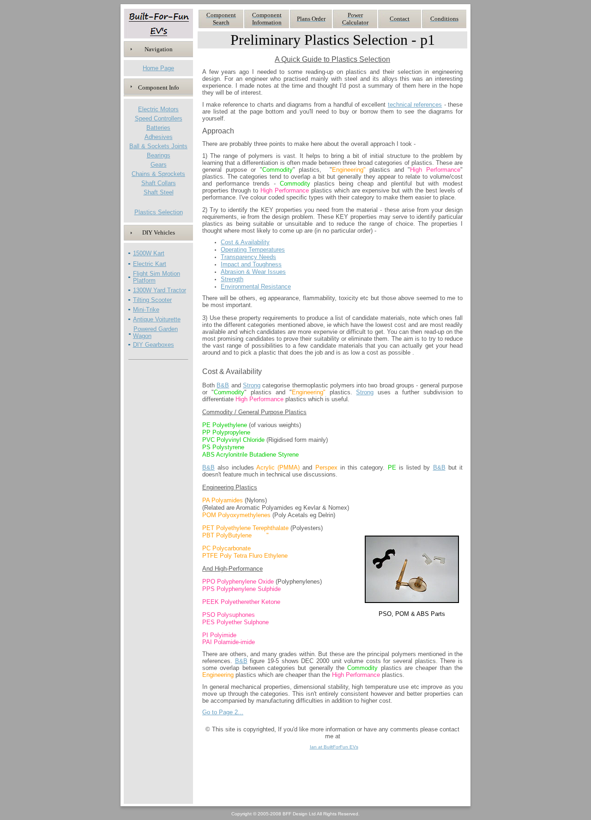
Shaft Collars (158, 183)
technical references (415, 104)
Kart (158, 253)
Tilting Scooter (152, 299)
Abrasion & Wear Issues (253, 271)
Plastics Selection (158, 212)
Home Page (158, 68)
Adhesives (159, 136)
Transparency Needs (248, 256)
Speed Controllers (158, 118)
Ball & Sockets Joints (158, 146)
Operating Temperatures (253, 249)
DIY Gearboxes (153, 344)
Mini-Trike (146, 309)
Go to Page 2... (222, 712)
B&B (223, 385)
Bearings (158, 155)
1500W (143, 253)
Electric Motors (158, 109)
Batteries (158, 127)
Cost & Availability (245, 242)
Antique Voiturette (157, 319)
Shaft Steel (159, 192)
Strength (232, 279)
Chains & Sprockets (158, 173)
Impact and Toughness (251, 264)
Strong (251, 385)
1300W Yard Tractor (159, 290)
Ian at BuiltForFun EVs (334, 746)
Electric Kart (149, 263)
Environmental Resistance (256, 286)
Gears (159, 164)
